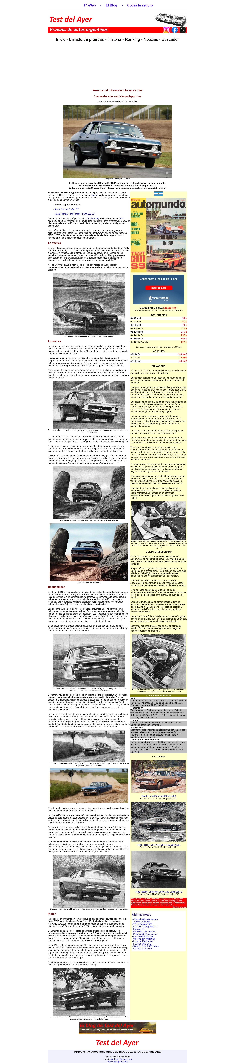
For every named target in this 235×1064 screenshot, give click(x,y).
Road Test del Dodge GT (67, 209)
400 (121, 218)
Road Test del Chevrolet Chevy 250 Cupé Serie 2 (158, 892)
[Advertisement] (117, 67)
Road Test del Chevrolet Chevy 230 (158, 796)
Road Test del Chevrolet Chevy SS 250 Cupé (158, 845)
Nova (94, 195)
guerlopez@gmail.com (121, 1059)
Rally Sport (93, 218)
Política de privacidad (117, 1061)
